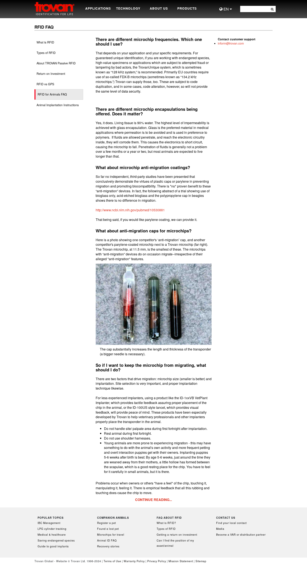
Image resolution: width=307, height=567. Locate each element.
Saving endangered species (56, 540)
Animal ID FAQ (107, 540)
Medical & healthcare (52, 534)
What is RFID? (166, 523)
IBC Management (49, 523)
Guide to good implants (53, 546)
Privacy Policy (157, 561)
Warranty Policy (134, 561)
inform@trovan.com (231, 43)
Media (220, 529)
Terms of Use (112, 561)
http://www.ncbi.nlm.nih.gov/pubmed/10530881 (130, 210)
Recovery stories (108, 546)
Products (187, 8)
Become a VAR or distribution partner (241, 534)
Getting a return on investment (177, 534)
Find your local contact (231, 523)
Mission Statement (181, 561)
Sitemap (200, 561)
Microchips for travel (110, 534)
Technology (128, 8)
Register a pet (106, 523)
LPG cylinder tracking (52, 529)
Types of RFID (166, 529)
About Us (159, 8)
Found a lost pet (108, 529)
